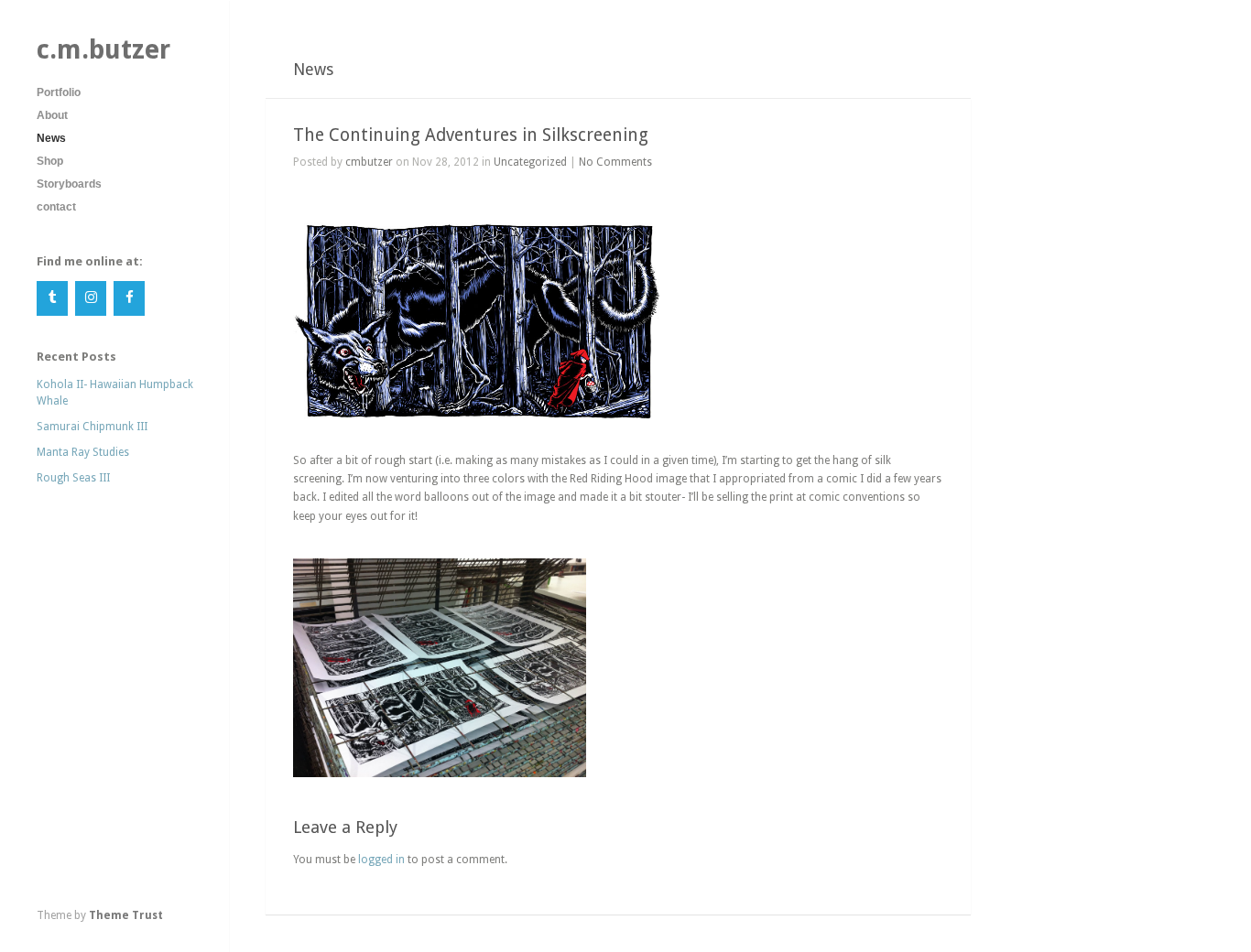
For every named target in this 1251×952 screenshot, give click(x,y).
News (51, 138)
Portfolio (59, 92)
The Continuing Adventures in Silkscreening (470, 135)
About (52, 115)
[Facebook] (129, 299)
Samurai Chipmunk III (92, 426)
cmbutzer (369, 162)
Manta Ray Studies (83, 452)
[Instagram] (90, 299)
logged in (381, 859)
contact (56, 206)
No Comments (615, 162)
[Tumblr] (52, 299)
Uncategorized (530, 162)
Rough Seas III (73, 477)
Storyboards (69, 184)
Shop (50, 161)
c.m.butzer (103, 49)
